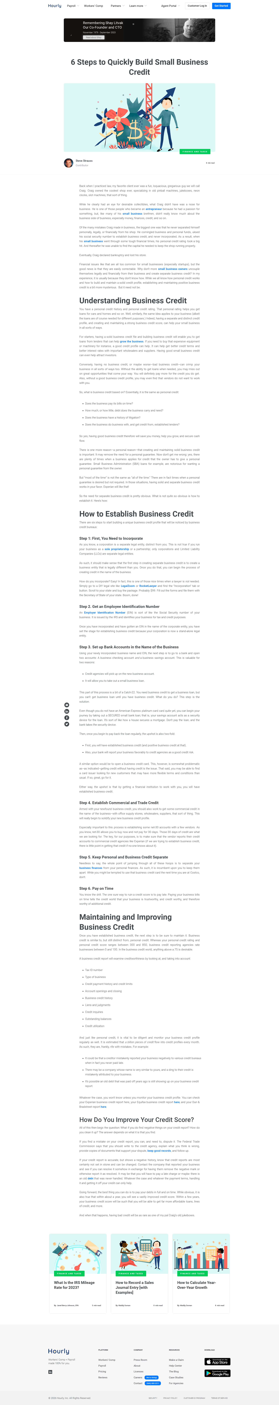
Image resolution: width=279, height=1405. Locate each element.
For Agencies (176, 1383)
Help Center (175, 1365)
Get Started (221, 5)
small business (132, 213)
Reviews (102, 1377)
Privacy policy (170, 1398)
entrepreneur (154, 209)
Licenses (138, 1371)
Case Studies (176, 1377)
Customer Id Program (194, 1398)
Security (153, 1398)
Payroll (102, 1365)
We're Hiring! (151, 1377)
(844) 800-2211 (152, 1383)
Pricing (102, 1371)
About (137, 1365)
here (177, 1102)
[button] (73, 6)
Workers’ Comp (93, 6)
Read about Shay (93, 37)
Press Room (140, 1360)
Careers (138, 1377)
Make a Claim (176, 1360)
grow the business (131, 341)
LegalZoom (128, 586)
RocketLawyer (148, 586)
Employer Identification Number (104, 612)
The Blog (174, 1371)
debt (90, 1178)
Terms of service (219, 1398)
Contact (138, 1383)
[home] (54, 6)
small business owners (173, 269)
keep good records (159, 1150)
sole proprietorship (117, 549)
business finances (90, 868)
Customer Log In (197, 5)
